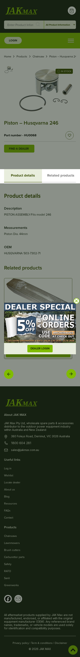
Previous (8, 374)
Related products (60, 175)
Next (71, 373)
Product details (23, 175)
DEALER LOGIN (40, 348)
